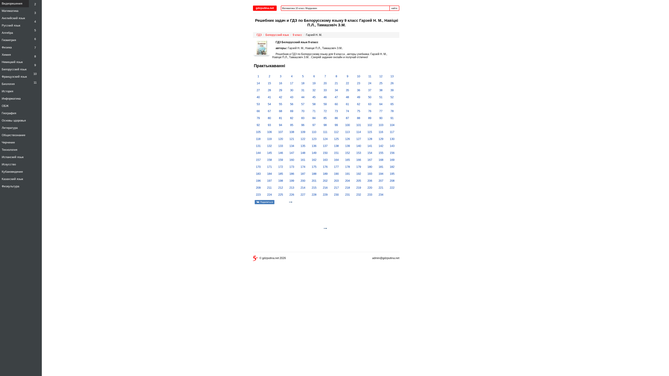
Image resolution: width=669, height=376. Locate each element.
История (7, 91)
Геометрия (9, 40)
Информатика (11, 98)
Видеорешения (12, 3)
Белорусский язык (14, 69)
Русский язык (11, 25)
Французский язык (14, 76)
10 (35, 74)
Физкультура (10, 186)
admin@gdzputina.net (385, 258)
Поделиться (266, 202)
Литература (10, 128)
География (9, 113)
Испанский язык (13, 157)
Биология (8, 84)
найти (394, 8)
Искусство (9, 164)
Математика (10, 11)
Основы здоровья (14, 120)
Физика (7, 47)
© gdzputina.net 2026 (272, 258)
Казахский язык (12, 179)
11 (35, 82)
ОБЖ (5, 106)
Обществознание (13, 135)
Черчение (8, 142)
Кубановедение (12, 171)
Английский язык (13, 18)
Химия (6, 54)
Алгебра (7, 32)
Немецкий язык (12, 62)
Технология (9, 149)
